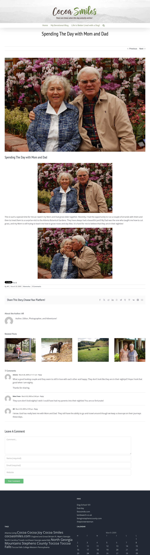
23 (78, 553)
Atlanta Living (11, 533)
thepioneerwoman (85, 521)
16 (78, 549)
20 (117, 549)
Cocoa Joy (34, 532)
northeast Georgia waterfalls (37, 540)
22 (137, 549)
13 (117, 546)
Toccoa (54, 543)
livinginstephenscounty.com (89, 518)
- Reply (39, 375)
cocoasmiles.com (18, 536)
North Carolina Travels (15, 540)
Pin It (14, 282)
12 (107, 546)
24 (88, 553)
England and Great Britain (42, 536)
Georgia (66, 536)
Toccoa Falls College (20, 547)
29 (137, 553)
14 (127, 546)
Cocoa (21, 532)
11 (98, 546)
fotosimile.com (83, 511)
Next (141, 48)
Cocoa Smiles (53, 532)
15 (137, 546)
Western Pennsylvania (39, 547)
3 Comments (36, 286)
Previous (133, 48)
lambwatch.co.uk (84, 515)
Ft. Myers (59, 536)
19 (107, 549)
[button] (104, 25)
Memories (26, 286)
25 (98, 553)
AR (8, 286)
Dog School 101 (84, 505)
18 (98, 549)
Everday (80, 508)
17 (88, 549)
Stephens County (35, 543)
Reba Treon (17, 396)
